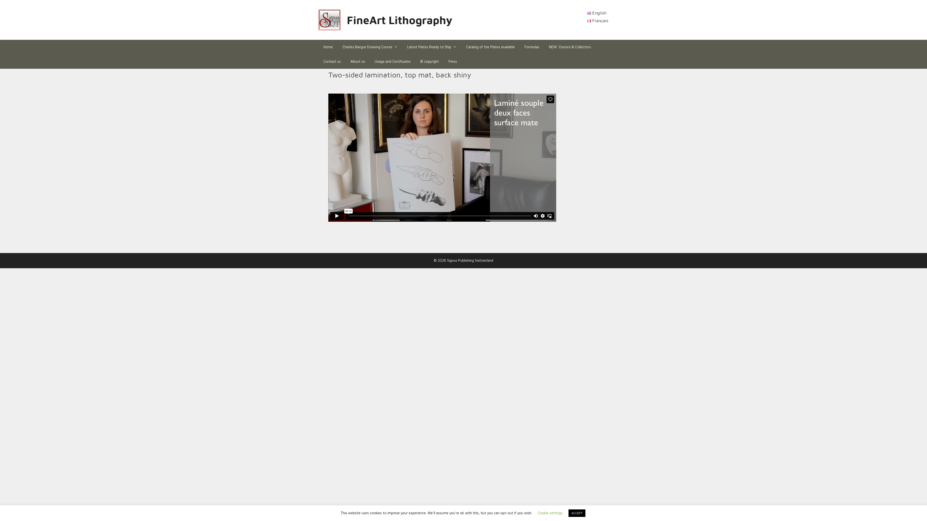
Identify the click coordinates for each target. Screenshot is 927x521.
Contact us (332, 61)
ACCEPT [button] (577, 513)
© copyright (429, 61)
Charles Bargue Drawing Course (367, 47)
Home (328, 47)
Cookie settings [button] (550, 513)
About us (358, 61)
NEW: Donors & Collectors (570, 47)
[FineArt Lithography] (329, 19)
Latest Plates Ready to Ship (429, 47)
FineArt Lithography (399, 20)
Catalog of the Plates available (490, 47)
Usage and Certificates (393, 61)
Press (453, 61)
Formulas (532, 47)
